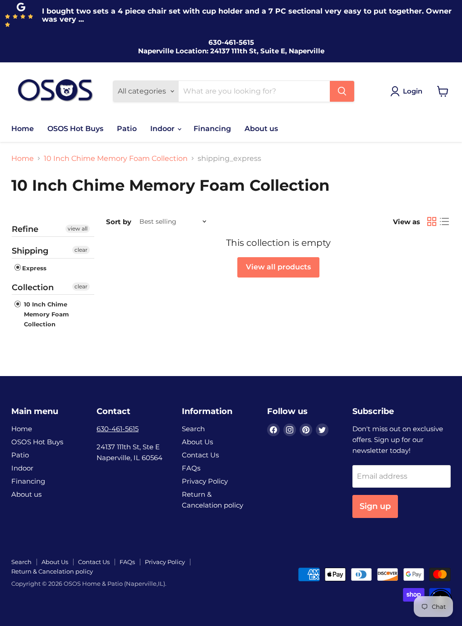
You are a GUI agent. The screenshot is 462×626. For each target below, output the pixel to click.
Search (193, 428)
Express (34, 268)
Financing (212, 128)
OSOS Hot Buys (75, 128)
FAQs (191, 468)
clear (81, 249)
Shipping (30, 251)
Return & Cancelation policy (52, 571)
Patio (127, 128)
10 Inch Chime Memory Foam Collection (116, 159)
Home (22, 128)
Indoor (163, 128)
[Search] (342, 91)
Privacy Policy (205, 481)
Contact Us (200, 455)
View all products (278, 267)
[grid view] (431, 221)
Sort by (118, 222)
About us (261, 128)
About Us (197, 442)
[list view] (444, 221)
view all (78, 228)
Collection (33, 287)
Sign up (375, 506)
